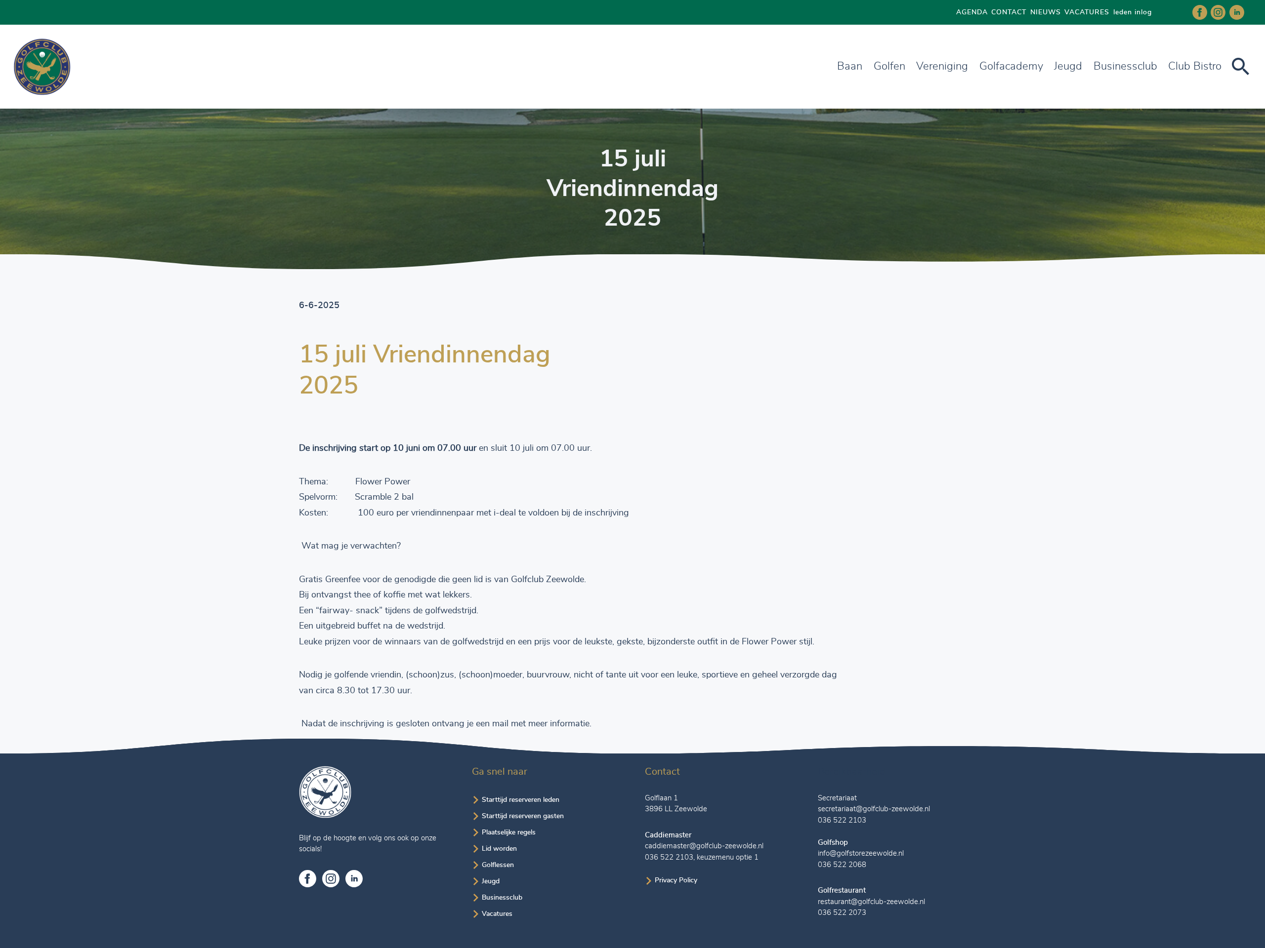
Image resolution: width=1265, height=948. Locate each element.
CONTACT (1008, 12)
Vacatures (497, 913)
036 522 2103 (669, 857)
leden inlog (1132, 12)
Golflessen (498, 865)
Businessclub (502, 897)
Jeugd (1068, 66)
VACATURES (1086, 12)
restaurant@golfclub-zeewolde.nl (871, 902)
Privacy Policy (676, 880)
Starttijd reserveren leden (520, 799)
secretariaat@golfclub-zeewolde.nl (874, 809)
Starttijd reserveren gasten (523, 816)
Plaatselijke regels (509, 832)
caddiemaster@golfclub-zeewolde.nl (704, 846)
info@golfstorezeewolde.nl (861, 853)
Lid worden (499, 848)
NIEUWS (1045, 12)
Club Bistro (1195, 66)
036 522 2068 (842, 865)
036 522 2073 (842, 912)
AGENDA (972, 12)
